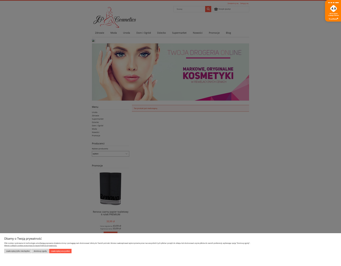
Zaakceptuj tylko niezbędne (18, 251)
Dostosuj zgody (40, 251)
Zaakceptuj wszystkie (60, 251)
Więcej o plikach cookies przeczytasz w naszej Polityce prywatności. (30, 245)
